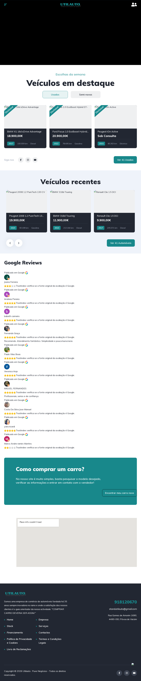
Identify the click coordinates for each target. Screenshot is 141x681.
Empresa (43, 619)
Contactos (44, 632)
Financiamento (15, 632)
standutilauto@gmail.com (123, 608)
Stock (10, 626)
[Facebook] (119, 673)
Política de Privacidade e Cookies (19, 641)
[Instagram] (127, 673)
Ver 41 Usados (125, 159)
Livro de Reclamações (19, 649)
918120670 (125, 602)
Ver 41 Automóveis (120, 243)
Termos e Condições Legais (50, 641)
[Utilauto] (70, 5)
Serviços (43, 626)
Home (10, 619)
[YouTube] (134, 673)
